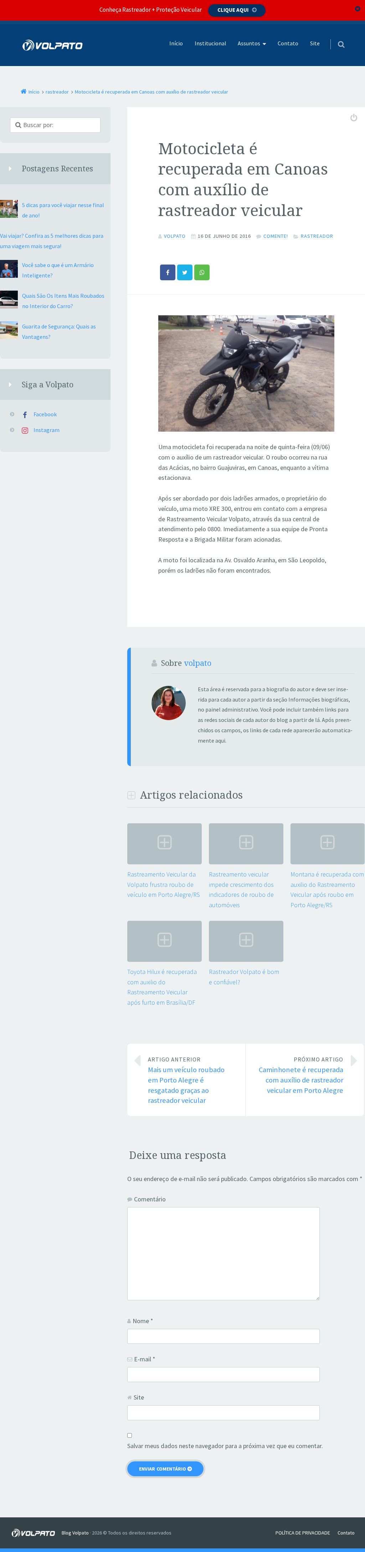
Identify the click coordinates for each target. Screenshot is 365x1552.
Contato (288, 43)
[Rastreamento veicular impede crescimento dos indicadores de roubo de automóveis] (246, 862)
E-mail (144, 1359)
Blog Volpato (75, 1533)
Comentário (150, 1199)
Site (315, 43)
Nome (143, 1321)
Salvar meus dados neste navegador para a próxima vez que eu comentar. (225, 1446)
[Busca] (334, 37)
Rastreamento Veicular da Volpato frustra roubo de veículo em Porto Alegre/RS (163, 884)
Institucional (210, 43)
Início (176, 43)
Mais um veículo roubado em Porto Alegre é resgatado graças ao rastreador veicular (186, 1080)
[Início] (36, 1533)
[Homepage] (53, 45)
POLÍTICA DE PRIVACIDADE (303, 1533)
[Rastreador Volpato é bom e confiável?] (246, 960)
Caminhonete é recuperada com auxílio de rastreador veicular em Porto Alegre (301, 1075)
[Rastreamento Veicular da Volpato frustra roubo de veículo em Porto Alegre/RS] (164, 862)
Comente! (275, 236)
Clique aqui (232, 9)
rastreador (317, 236)
